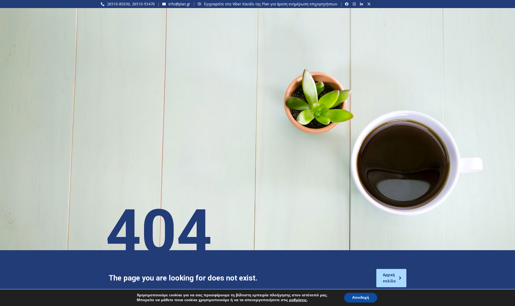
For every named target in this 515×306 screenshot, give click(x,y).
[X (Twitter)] (369, 4)
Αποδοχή (360, 297)
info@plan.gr (179, 3)
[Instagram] (355, 4)
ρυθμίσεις (298, 300)
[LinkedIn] (362, 4)
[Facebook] (347, 4)
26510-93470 (143, 3)
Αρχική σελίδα (389, 278)
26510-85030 (118, 3)
